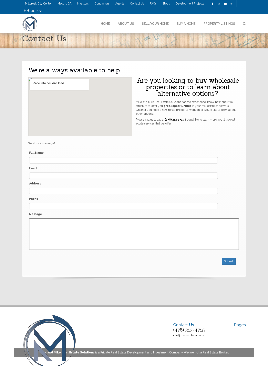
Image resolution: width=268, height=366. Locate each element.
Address (35, 183)
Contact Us (137, 3)
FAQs (153, 3)
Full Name (36, 152)
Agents (119, 3)
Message (35, 214)
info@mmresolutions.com (189, 335)
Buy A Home (186, 23)
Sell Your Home (155, 23)
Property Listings (219, 23)
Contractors (102, 3)
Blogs (166, 3)
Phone (33, 198)
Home (105, 23)
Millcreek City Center (38, 3)
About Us (126, 23)
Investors (83, 3)
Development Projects (190, 3)
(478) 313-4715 (33, 10)
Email (33, 168)
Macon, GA (64, 3)
